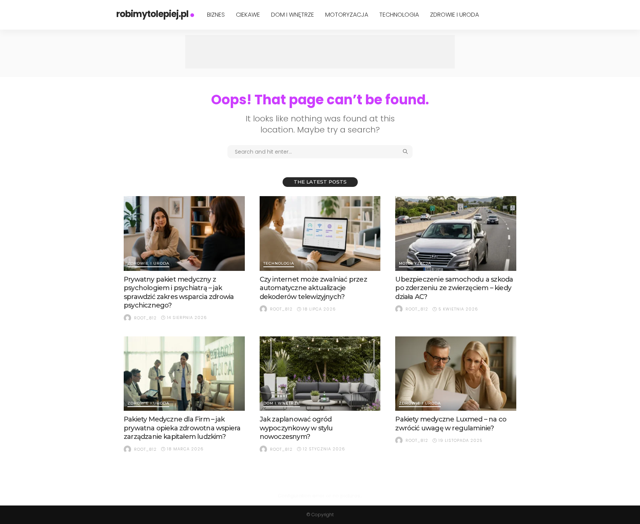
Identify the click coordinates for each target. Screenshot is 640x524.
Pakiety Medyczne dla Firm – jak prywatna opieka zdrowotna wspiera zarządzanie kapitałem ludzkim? (182, 428)
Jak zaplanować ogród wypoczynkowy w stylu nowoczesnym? (296, 428)
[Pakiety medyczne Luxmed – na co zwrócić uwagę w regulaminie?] (455, 373)
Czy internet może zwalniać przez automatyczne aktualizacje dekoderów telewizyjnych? (313, 288)
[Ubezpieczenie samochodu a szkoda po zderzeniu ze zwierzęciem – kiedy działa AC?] (455, 233)
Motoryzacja (346, 14)
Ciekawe (248, 14)
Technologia (399, 14)
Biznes (216, 14)
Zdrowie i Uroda (454, 14)
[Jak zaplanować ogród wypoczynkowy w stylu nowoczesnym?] (320, 373)
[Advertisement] (320, 51)
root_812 (145, 318)
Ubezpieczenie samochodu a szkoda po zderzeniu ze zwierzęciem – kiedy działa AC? (454, 288)
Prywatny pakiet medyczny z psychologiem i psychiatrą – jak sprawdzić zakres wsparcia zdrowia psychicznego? (179, 292)
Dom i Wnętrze (292, 14)
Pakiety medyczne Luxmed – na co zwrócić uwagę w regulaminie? (450, 423)
